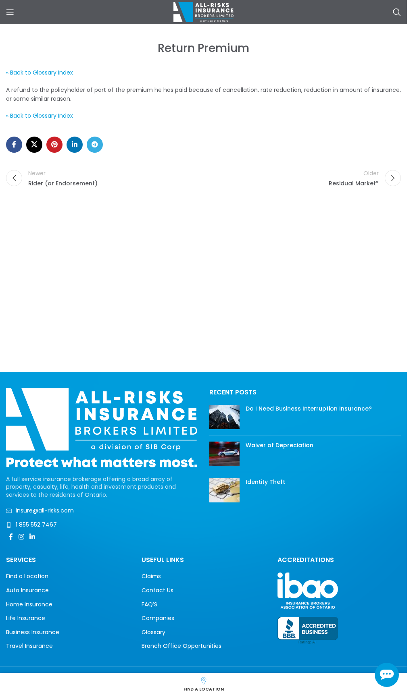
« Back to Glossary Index (39, 72)
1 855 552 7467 (36, 525)
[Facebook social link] (14, 145)
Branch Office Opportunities (181, 646)
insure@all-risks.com (45, 510)
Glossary (153, 632)
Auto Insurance (27, 590)
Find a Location (27, 576)
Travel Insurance (29, 646)
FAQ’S (149, 604)
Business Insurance (32, 632)
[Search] (397, 12)
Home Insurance (29, 604)
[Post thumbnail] (224, 417)
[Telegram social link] (95, 145)
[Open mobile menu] (10, 12)
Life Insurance (25, 618)
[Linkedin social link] (75, 145)
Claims (151, 576)
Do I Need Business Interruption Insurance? (309, 409)
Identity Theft (265, 482)
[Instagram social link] (21, 537)
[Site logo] (203, 12)
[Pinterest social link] (54, 145)
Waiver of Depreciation (279, 445)
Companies (158, 618)
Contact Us (157, 590)
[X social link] (34, 145)
